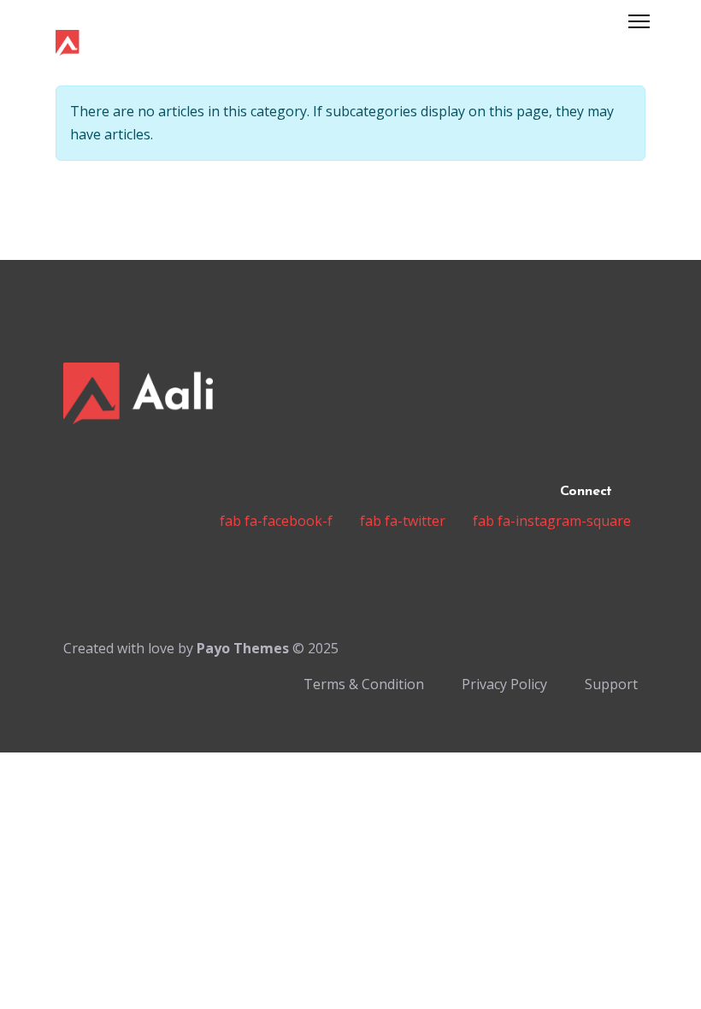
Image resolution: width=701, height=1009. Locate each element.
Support (611, 684)
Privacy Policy (504, 684)
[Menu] (639, 21)
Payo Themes (243, 648)
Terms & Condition (363, 684)
